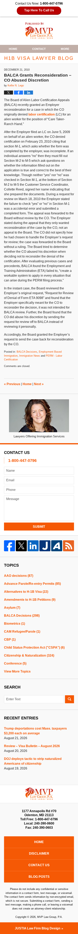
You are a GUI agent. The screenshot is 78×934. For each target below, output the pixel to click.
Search (69, 699)
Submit (39, 526)
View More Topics (17, 671)
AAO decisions (18, 575)
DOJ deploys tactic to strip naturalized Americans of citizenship (33, 761)
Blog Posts (39, 876)
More (65, 48)
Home (13, 48)
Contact (39, 48)
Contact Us (39, 865)
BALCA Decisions (27, 351)
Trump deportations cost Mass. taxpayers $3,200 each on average (35, 731)
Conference (15, 663)
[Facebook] (9, 545)
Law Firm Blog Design (37, 928)
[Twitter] (21, 545)
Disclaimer (39, 853)
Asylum (12, 607)
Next (39, 384)
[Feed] (68, 545)
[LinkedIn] (33, 545)
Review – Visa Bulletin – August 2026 (32, 746)
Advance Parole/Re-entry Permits (32, 583)
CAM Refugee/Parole (22, 631)
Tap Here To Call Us (39, 10)
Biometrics (14, 623)
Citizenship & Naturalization (29, 655)
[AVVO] (57, 545)
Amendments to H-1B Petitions (29, 599)
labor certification (41, 114)
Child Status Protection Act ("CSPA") (34, 647)
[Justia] (45, 545)
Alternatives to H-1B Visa (26, 591)
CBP (10, 639)
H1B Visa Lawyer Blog (39, 31)
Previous (12, 384)
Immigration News (29, 355)
